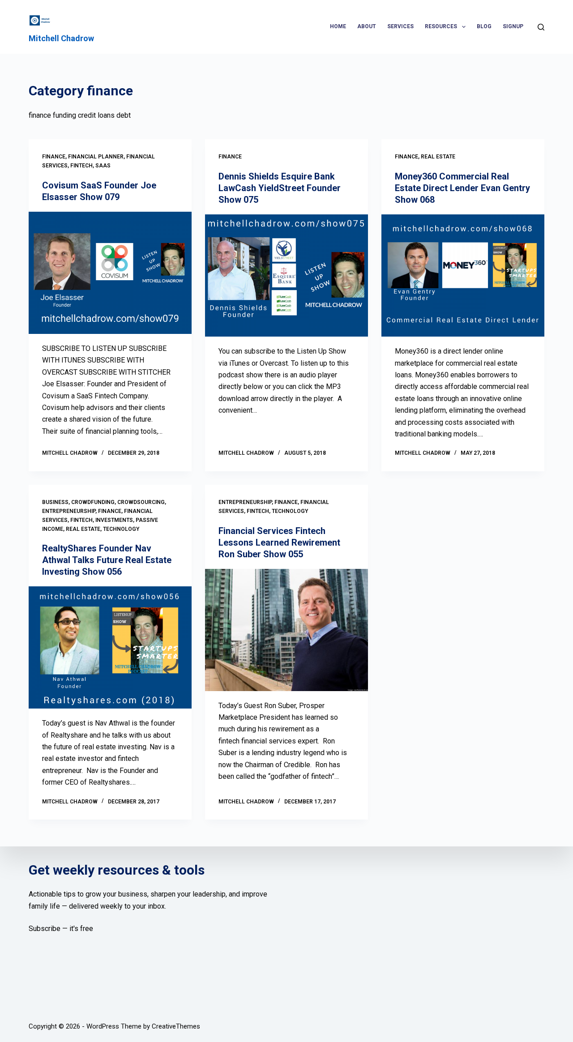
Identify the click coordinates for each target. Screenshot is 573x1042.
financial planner (96, 157)
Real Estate (438, 157)
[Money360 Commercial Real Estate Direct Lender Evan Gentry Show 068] (462, 275)
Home (338, 26)
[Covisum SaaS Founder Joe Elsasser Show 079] (110, 273)
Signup (513, 26)
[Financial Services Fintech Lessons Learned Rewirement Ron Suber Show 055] (286, 630)
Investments (114, 520)
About (366, 26)
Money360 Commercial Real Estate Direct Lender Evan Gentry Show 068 (462, 188)
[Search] (541, 27)
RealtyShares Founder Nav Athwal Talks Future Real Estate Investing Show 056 (106, 560)
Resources (441, 26)
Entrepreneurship (68, 511)
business (55, 502)
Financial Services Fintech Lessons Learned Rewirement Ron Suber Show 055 (279, 542)
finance (53, 157)
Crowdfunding (93, 502)
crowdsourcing (141, 502)
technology (121, 529)
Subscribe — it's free (61, 928)
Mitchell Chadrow (61, 38)
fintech (81, 165)
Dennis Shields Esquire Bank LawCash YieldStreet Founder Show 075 (279, 188)
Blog (484, 26)
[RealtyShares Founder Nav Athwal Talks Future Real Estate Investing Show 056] (110, 647)
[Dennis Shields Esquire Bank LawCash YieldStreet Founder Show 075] (286, 275)
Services (400, 26)
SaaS (103, 165)
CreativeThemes (176, 1026)
